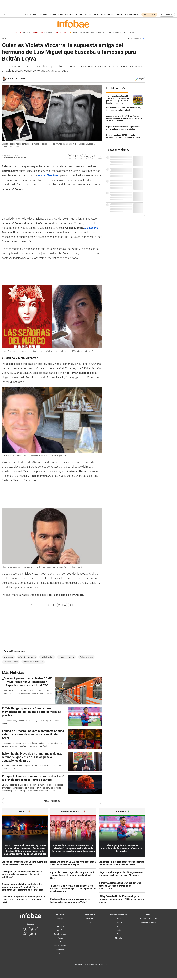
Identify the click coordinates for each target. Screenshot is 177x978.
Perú (96, 15)
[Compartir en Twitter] (81, 156)
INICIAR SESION (167, 15)
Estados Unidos (56, 15)
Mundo (119, 15)
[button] (4, 15)
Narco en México (11, 662)
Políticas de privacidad (148, 922)
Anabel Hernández (66, 657)
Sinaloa (98, 32)
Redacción (89, 918)
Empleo (89, 922)
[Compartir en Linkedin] (86, 156)
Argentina (42, 15)
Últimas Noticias (131, 15)
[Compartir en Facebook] (75, 156)
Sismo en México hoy (86, 32)
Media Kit (118, 938)
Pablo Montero (47, 657)
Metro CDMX (33, 32)
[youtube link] (25, 934)
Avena (105, 32)
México (88, 15)
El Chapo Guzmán (127, 32)
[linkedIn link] (36, 934)
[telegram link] (31, 934)
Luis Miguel (8, 657)
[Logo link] (73, 24)
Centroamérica (106, 15)
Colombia (69, 15)
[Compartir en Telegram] (92, 156)
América (60, 918)
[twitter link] (31, 929)
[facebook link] (25, 929)
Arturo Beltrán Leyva (27, 657)
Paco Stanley (114, 32)
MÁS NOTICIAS (52, 800)
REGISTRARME (149, 15)
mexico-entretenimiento (33, 662)
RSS (60, 953)
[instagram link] (36, 929)
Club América (55, 32)
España (79, 15)
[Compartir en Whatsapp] (70, 156)
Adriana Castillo (18, 78)
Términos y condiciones (148, 918)
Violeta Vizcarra (86, 657)
